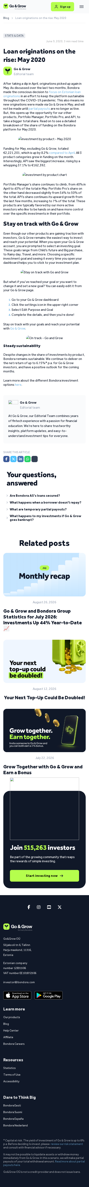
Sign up (65, 6)
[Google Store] (49, 995)
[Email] (34, 459)
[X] (13, 459)
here (18, 385)
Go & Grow (17, 328)
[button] (44, 496)
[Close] (81, 6)
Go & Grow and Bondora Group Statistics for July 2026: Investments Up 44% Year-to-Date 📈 (42, 619)
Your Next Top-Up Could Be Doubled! (44, 697)
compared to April (62, 153)
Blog (6, 18)
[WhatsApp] (27, 459)
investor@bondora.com (19, 982)
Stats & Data (14, 35)
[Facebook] (6, 459)
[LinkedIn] (20, 459)
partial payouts (39, 109)
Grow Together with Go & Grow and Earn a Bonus (43, 769)
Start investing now (42, 876)
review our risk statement (67, 1144)
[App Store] (17, 995)
